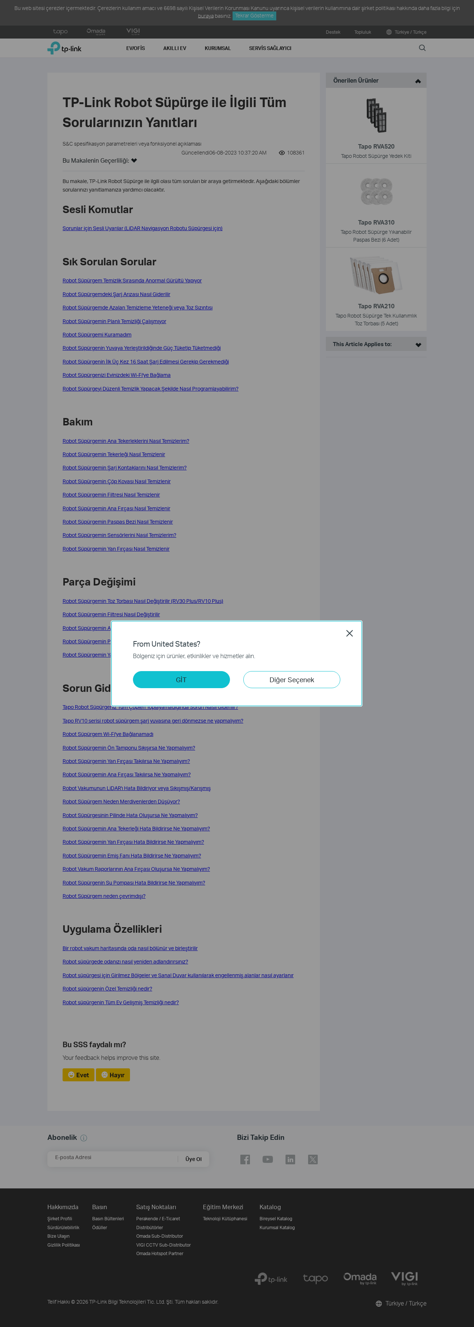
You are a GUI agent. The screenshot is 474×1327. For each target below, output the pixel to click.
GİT (181, 679)
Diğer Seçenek (292, 679)
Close (349, 633)
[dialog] (237, 663)
